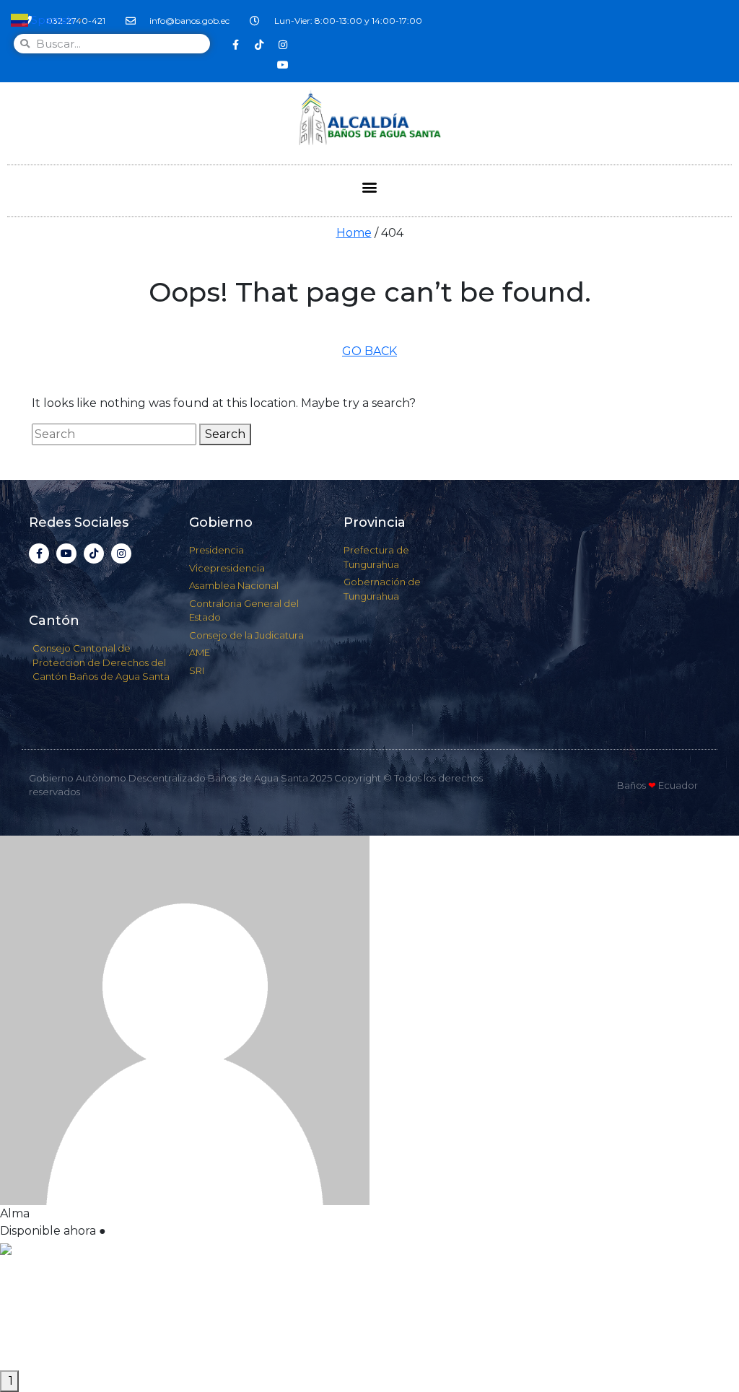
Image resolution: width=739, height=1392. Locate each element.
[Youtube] (283, 65)
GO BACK (369, 351)
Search (225, 434)
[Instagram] (283, 45)
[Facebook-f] (235, 45)
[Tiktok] (259, 45)
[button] (370, 187)
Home (354, 233)
